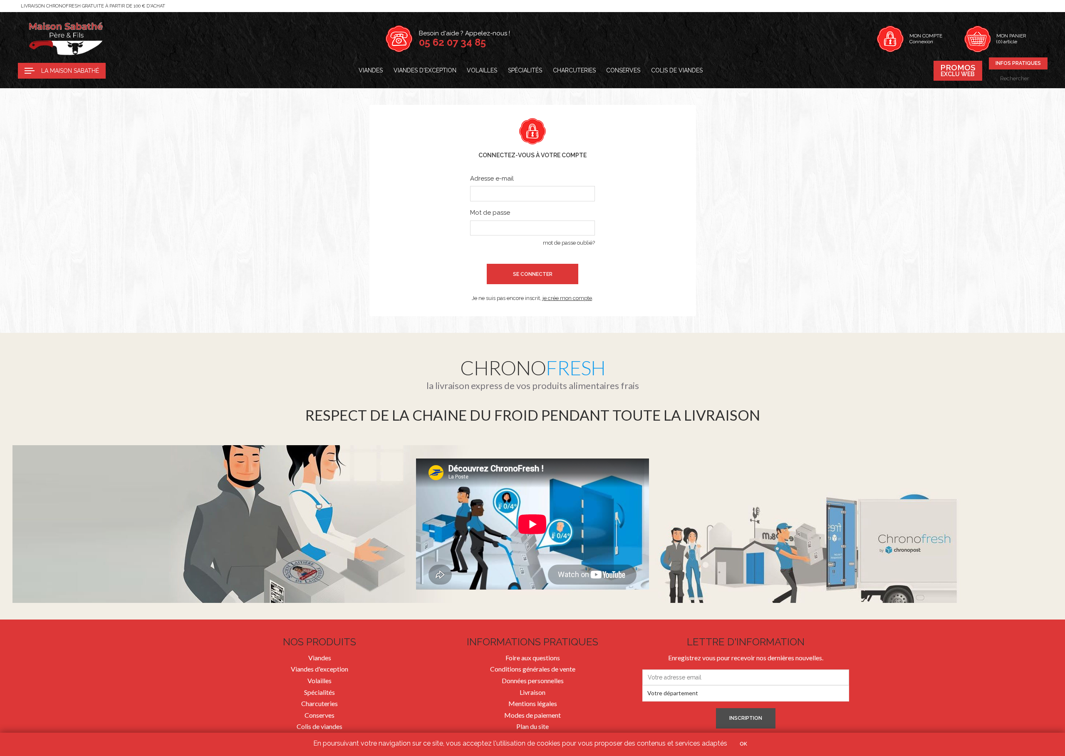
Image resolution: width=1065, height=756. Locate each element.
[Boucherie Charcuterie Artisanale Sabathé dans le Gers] (65, 38)
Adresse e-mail (492, 178)
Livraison (532, 692)
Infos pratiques (1018, 63)
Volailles (482, 70)
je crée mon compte (567, 298)
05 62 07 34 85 (452, 42)
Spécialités (525, 70)
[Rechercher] (1043, 78)
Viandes (371, 70)
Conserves (623, 70)
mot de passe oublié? (569, 243)
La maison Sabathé (70, 70)
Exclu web (958, 70)
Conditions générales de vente (532, 669)
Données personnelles (533, 680)
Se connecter (532, 274)
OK (743, 744)
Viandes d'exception (425, 70)
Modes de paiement (532, 715)
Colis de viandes (677, 70)
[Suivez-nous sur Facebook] (117, 71)
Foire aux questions (532, 658)
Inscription (745, 718)
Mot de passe (490, 212)
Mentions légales (532, 703)
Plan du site (532, 726)
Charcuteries (574, 70)
